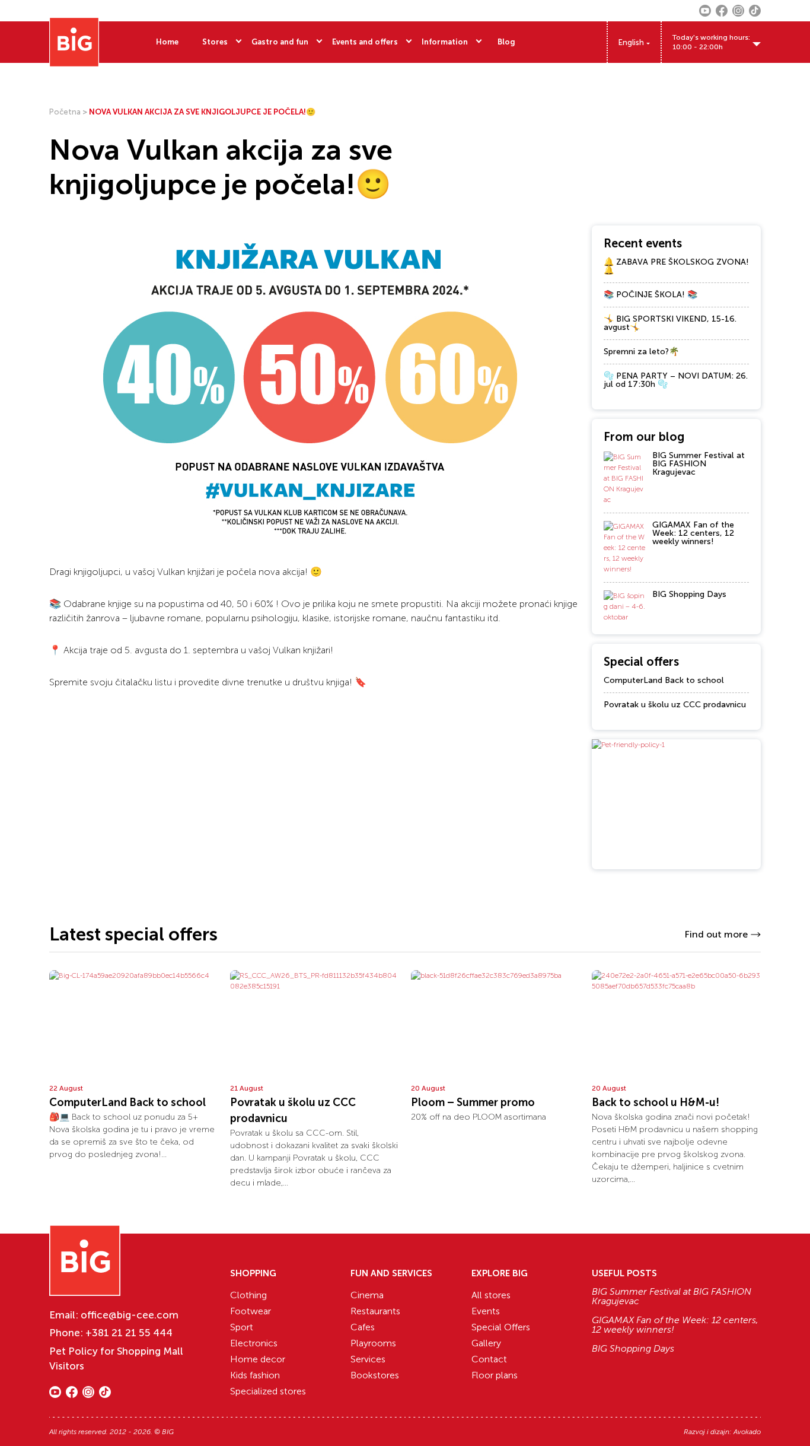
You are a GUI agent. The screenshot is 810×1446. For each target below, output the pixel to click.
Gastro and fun (279, 41)
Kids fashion (255, 1375)
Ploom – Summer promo (473, 1102)
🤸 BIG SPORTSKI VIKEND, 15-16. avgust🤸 (670, 323)
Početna (65, 111)
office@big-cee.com (129, 1315)
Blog (506, 41)
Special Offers (500, 1327)
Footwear (250, 1311)
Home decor (257, 1359)
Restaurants (375, 1311)
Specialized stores (268, 1391)
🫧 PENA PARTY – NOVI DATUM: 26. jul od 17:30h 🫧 (676, 380)
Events (485, 1311)
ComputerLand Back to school (664, 680)
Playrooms (373, 1343)
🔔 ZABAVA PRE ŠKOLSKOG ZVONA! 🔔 (676, 266)
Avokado (747, 1432)
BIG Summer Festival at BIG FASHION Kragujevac (698, 463)
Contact (489, 1359)
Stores (215, 41)
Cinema (367, 1295)
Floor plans (494, 1375)
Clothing (248, 1295)
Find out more (716, 934)
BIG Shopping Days (689, 594)
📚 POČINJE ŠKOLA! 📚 (650, 295)
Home (167, 41)
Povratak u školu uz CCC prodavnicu (675, 705)
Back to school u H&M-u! (655, 1102)
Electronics (254, 1343)
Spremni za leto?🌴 (641, 352)
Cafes (362, 1327)
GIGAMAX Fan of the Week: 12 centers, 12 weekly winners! (693, 533)
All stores (491, 1295)
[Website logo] (74, 42)
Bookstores (374, 1375)
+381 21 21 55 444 (129, 1333)
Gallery (486, 1343)
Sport (241, 1327)
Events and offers (365, 41)
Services (367, 1359)
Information (445, 41)
